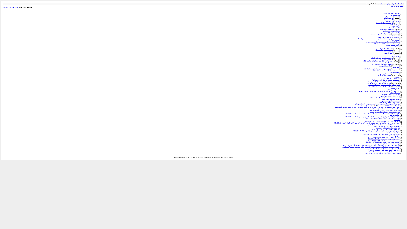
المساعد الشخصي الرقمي (397, 6)
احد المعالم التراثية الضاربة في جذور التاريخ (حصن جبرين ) (383, 42)
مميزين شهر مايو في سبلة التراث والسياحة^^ (377, 69)
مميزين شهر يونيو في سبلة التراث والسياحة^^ (386, 70)
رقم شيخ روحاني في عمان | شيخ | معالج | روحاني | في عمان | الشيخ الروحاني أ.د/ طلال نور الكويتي (371, 147)
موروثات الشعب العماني (392, 32)
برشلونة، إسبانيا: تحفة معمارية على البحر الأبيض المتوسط (383, 124)
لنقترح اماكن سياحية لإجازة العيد (390, 94)
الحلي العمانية (396, 56)
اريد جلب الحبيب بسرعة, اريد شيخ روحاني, (387, 144)
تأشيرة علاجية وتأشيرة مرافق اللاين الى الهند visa (385, 112)
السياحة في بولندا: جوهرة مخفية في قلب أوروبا (386, 129)
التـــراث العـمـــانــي (393, 27)
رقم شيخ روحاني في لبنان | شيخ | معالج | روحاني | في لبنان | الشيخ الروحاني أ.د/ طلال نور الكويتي (371, 145)
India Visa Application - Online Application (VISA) (384, 110)
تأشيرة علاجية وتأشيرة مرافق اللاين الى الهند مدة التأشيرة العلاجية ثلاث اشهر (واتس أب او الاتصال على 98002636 (366, 123)
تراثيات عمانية (395, 15)
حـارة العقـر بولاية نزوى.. (392, 89)
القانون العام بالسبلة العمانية (391, 13)
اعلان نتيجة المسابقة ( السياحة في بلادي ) (379, 86)
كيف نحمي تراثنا (388, 19)
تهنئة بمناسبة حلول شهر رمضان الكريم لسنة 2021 (378, 61)
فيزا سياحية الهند (395, 115)
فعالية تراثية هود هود (385, 66)
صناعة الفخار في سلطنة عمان (384, 50)
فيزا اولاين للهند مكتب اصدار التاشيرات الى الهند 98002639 (382, 121)
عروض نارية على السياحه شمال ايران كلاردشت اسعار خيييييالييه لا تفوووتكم (377, 104)
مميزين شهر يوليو (385, 74)
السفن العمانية (395, 54)
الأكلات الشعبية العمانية (386, 48)
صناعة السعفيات (395, 24)
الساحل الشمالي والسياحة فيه (391, 99)
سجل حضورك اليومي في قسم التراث (382, 58)
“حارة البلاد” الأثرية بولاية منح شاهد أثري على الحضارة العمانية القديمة (379, 91)
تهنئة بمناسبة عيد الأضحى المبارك (383, 43)
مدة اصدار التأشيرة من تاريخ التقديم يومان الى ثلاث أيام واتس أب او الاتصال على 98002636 (373, 113)
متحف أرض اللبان (394, 93)
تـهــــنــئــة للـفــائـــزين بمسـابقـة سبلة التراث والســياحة (374, 39)
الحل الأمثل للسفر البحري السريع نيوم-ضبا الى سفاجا (384, 150)
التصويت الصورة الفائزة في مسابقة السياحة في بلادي (384, 85)
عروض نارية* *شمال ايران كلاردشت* (389, 102)
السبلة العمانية (381, 3)
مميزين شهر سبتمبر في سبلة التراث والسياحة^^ (385, 80)
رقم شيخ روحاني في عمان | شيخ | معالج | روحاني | (385, 148)
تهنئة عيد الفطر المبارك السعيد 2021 (382, 64)
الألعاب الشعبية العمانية (393, 45)
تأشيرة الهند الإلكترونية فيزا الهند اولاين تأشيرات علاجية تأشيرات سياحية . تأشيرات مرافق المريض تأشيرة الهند (367, 107)
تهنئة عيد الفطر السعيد (386, 29)
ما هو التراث (389, 16)
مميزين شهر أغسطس (384, 75)
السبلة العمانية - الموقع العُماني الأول (395, 3)
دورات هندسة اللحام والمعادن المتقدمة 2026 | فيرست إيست (382, 153)
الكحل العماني (395, 46)
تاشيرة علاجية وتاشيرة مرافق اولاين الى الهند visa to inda (383, 118)
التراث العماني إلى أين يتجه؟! (384, 23)
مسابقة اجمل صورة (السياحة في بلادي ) (379, 83)
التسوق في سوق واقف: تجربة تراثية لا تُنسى (387, 126)
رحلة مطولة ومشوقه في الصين (390, 96)
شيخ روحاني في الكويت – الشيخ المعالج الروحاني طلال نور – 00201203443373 (376, 131)
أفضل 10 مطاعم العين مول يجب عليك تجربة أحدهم (384, 97)
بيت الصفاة (396, 67)
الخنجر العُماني (395, 35)
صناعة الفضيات (395, 88)
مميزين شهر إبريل (385, 62)
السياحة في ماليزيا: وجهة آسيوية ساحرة (388, 128)
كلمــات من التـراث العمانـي (391, 31)
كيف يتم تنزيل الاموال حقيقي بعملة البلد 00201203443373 (382, 142)
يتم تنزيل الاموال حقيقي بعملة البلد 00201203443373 (384, 137)
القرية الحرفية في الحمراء (392, 78)
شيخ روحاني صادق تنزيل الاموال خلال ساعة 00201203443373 (381, 134)
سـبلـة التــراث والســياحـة (10, 7)
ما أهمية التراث (388, 18)
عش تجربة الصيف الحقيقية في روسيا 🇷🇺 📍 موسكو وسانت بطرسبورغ (379, 105)
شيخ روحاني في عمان (393, 132)
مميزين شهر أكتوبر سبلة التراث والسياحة (379, 81)
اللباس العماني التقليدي (393, 21)
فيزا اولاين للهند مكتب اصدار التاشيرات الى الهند (385, 109)
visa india (397, 120)
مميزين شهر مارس (385, 59)
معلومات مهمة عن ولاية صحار (391, 101)
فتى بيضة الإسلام (395, 72)
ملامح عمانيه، (396, 26)
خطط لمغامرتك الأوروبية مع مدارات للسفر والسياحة (384, 151)
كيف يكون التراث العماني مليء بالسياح (388, 37)
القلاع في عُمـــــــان (393, 40)
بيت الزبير (397, 77)
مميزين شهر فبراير (385, 51)
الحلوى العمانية (388, 53)
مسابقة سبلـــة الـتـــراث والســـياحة (380, 34)
